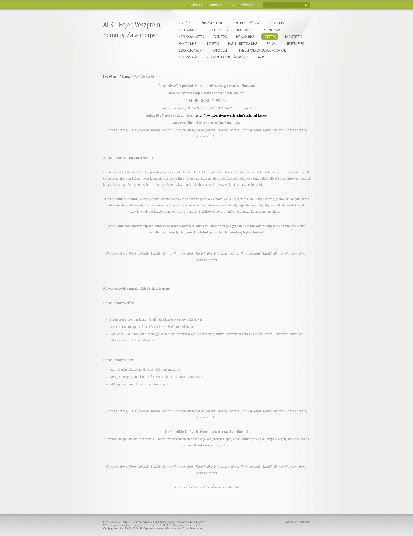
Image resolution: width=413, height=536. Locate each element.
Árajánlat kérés (213, 23)
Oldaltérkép (215, 4)
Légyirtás (212, 43)
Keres (305, 5)
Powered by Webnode (297, 521)
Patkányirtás (245, 36)
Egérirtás (220, 36)
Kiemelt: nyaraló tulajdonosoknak (261, 50)
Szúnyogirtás (188, 57)
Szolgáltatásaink (191, 50)
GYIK (261, 57)
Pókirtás (270, 36)
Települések (295, 43)
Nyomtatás (246, 4)
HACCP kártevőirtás (247, 23)
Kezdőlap (185, 23)
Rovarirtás (277, 23)
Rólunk (272, 43)
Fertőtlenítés (218, 30)
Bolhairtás (245, 30)
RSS (231, 4)
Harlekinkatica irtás (242, 43)
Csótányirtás (271, 30)
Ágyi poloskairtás (191, 36)
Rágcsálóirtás (189, 30)
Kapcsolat (220, 50)
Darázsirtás (293, 36)
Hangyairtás (187, 43)
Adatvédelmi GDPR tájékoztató (228, 57)
